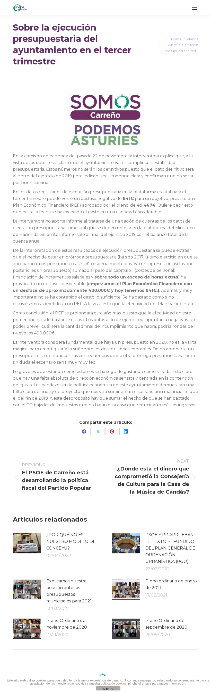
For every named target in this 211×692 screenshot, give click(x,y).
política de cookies (114, 683)
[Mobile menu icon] (194, 7)
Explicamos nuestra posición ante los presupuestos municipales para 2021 (69, 591)
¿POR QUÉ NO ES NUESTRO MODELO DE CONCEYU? (71, 541)
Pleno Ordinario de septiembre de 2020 (166, 624)
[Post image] (27, 543)
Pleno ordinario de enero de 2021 (171, 584)
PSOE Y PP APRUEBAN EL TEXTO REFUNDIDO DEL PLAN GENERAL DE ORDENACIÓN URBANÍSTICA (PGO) (170, 548)
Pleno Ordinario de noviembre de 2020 (66, 624)
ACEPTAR (108, 688)
